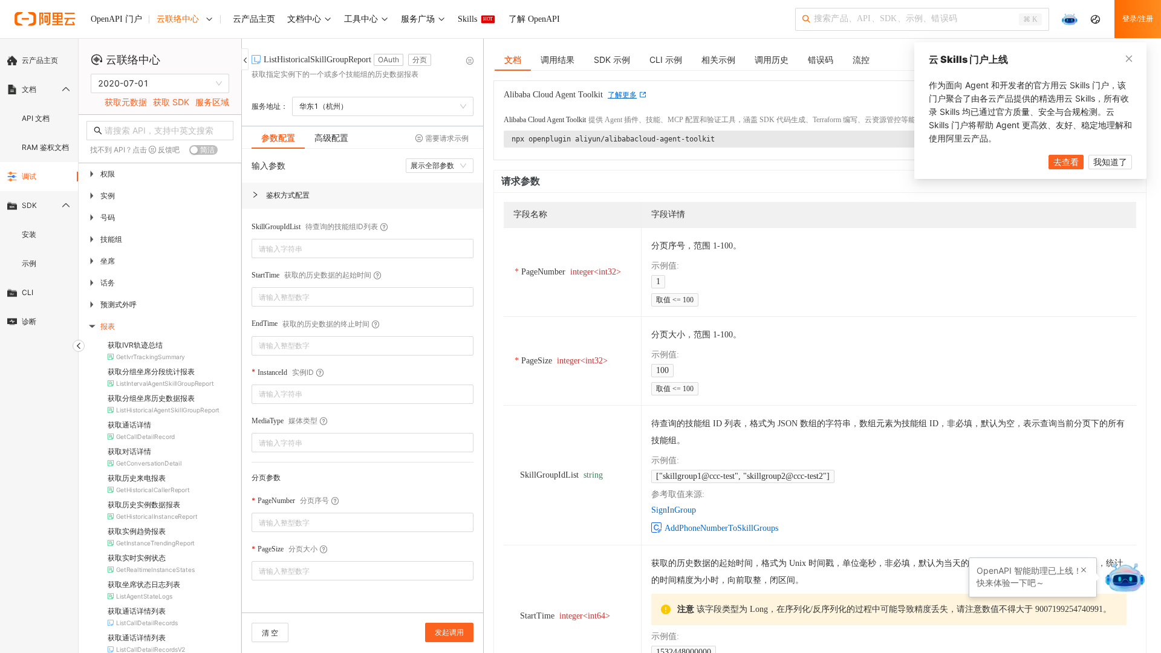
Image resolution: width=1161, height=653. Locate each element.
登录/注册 (1137, 19)
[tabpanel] (362, 386)
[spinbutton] (362, 297)
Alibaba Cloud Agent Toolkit (545, 119)
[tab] (278, 138)
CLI (27, 292)
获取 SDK (171, 102)
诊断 (29, 321)
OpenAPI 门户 (116, 19)
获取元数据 (126, 102)
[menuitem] (39, 60)
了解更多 (622, 95)
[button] (362, 196)
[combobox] (354, 248)
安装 (29, 234)
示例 (29, 263)
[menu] (39, 191)
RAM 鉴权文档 (45, 147)
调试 (29, 176)
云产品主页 (40, 60)
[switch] (203, 150)
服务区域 (212, 102)
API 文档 (36, 118)
